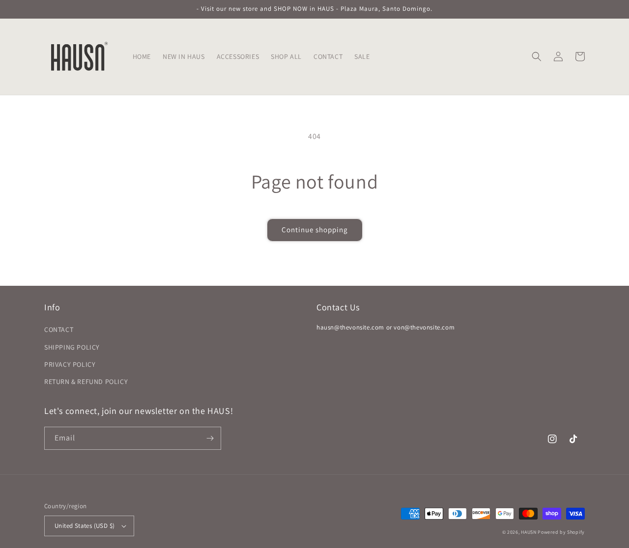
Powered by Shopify (561, 532)
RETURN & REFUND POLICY (86, 381)
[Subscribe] (210, 438)
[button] (536, 56)
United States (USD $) (84, 525)
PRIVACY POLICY (69, 364)
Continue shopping (315, 229)
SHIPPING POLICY (72, 347)
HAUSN (529, 532)
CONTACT (58, 329)
